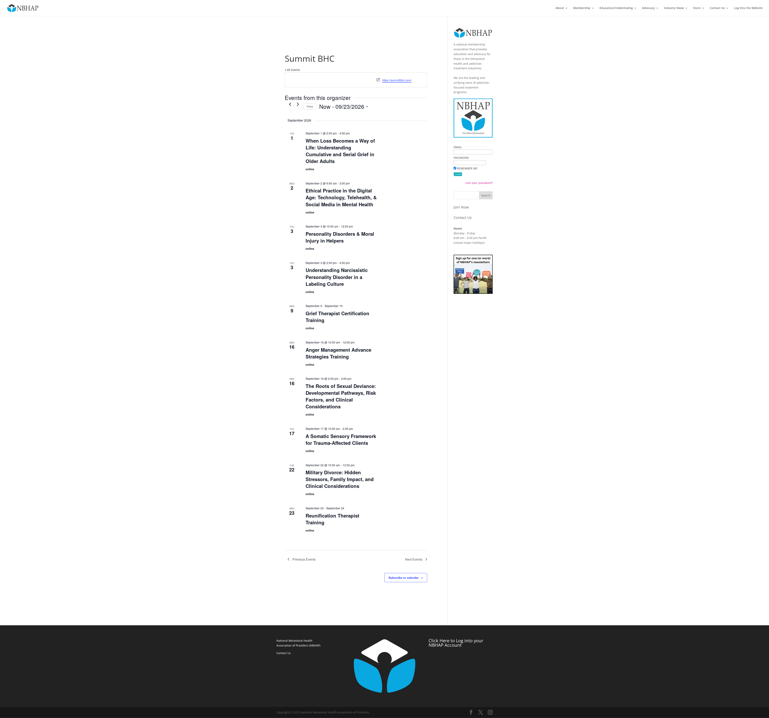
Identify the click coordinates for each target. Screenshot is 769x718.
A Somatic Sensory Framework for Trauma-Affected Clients (341, 439)
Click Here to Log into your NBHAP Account (456, 642)
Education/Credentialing (616, 8)
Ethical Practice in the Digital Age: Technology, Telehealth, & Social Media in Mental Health (341, 197)
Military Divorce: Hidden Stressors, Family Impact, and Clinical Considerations (340, 479)
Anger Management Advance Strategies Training (338, 353)
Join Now (461, 207)
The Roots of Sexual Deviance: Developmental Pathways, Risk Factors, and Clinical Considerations (341, 396)
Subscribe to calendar (404, 578)
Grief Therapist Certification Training (337, 316)
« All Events (292, 70)
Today (309, 106)
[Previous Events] (290, 104)
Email (458, 147)
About (560, 8)
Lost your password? (479, 183)
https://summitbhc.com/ (397, 80)
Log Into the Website (748, 8)
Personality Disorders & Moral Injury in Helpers (340, 237)
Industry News (674, 8)
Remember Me (467, 168)
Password (461, 158)
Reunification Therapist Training (332, 519)
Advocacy (648, 8)
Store (697, 8)
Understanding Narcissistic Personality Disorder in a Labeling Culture (337, 277)
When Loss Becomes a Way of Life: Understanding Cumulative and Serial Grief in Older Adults (340, 150)
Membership (581, 8)
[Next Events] (297, 104)
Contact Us (717, 8)
